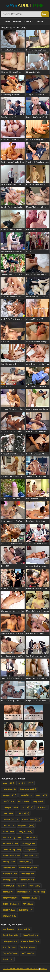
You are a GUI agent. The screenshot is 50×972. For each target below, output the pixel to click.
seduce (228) (8, 825)
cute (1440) (30, 849)
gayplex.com (8, 929)
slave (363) (8, 813)
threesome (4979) (28, 789)
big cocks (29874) (11, 903)
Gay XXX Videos (10, 953)
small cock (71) (30, 855)
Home (7, 21)
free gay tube (24, 929)
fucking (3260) (28, 843)
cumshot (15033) (10, 819)
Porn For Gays (9, 947)
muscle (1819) (23, 891)
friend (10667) (27, 879)
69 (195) (21, 885)
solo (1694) (23, 801)
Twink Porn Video (11, 935)
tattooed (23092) (30, 897)
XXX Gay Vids (28, 953)
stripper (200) (9, 867)
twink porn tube (10, 941)
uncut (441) (39, 891)
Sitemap (43, 969)
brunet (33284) (10, 879)
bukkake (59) (23, 813)
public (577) (8, 831)
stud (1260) (34, 885)
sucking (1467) (26, 909)
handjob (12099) (25, 783)
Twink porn (8, 959)
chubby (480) (9, 909)
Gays (25, 5)
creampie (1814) (10, 807)
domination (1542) (11, 855)
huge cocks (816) (26, 825)
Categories (40, 21)
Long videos (28, 21)
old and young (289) (12, 837)
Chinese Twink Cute (30, 941)
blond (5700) (31, 837)
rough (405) (38, 801)
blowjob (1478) (25, 831)
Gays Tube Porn (30, 935)
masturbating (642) (31, 819)
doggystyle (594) (10, 897)
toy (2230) (28, 903)
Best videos (17, 21)
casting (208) (9, 861)
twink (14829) (9, 789)
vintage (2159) (9, 795)
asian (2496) (8, 783)
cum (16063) (8, 801)
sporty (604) (27, 807)
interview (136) (10, 915)
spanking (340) (27, 873)
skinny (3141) (25, 861)
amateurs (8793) (10, 843)
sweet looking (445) (12, 849)
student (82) (8, 885)
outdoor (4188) (10, 873)
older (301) (42, 807)
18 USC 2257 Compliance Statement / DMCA (21, 969)
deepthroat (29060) (28, 867)
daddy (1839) (26, 795)
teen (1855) (41, 795)
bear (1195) (8, 891)
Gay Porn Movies (27, 947)
